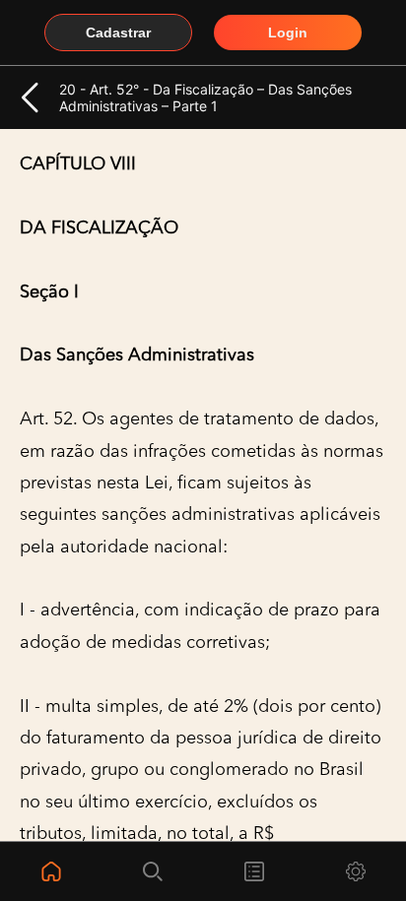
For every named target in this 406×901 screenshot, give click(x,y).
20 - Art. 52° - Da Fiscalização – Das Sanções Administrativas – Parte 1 (205, 97)
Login (287, 32)
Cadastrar (118, 32)
